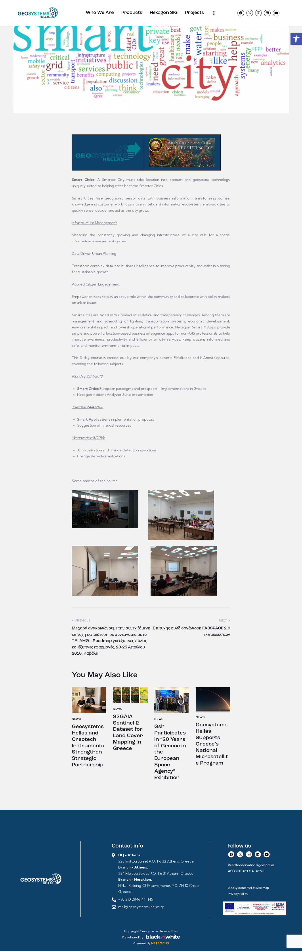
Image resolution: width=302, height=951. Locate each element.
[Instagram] (258, 13)
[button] (296, 39)
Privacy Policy (238, 894)
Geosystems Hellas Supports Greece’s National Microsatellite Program (212, 744)
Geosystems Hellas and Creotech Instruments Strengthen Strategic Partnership (88, 746)
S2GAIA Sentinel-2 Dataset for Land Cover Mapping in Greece (128, 732)
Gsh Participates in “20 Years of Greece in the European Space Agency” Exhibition (170, 752)
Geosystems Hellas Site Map (249, 888)
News (76, 719)
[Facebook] (240, 13)
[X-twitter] (249, 13)
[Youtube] (276, 13)
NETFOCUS (160, 943)
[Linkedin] (267, 13)
